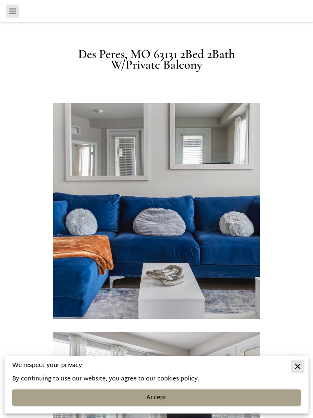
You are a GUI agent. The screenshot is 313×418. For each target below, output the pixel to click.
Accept (156, 397)
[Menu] (12, 11)
